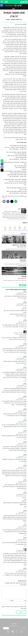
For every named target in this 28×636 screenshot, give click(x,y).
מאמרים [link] (17, 19)
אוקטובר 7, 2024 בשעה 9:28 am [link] (21, 434)
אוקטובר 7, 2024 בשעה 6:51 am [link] (21, 386)
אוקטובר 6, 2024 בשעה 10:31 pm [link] (21, 334)
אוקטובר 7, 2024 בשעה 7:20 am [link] (21, 412)
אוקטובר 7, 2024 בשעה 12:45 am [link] (21, 370)
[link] (1, 5)
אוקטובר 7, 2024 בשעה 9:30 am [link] (21, 457)
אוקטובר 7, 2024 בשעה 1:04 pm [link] (21, 513)
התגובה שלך (23, 585)
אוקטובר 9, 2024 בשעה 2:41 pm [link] (21, 571)
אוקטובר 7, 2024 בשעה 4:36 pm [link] (21, 541)
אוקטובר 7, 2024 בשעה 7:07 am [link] (21, 399)
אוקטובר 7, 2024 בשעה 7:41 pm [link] (21, 551)
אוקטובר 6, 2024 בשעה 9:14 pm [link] (21, 323)
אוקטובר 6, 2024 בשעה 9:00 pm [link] (21, 294)
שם (25, 600)
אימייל (11, 600)
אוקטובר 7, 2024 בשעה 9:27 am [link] (21, 423)
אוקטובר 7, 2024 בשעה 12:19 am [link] (21, 359)
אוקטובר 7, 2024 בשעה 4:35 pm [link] (21, 528)
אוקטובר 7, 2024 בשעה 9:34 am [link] (21, 483)
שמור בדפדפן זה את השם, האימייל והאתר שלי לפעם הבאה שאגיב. (14, 607)
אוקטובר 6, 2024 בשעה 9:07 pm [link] (21, 305)
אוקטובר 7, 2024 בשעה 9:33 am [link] (21, 468)
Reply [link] (25, 299)
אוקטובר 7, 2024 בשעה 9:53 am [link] (21, 495)
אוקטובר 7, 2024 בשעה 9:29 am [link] (21, 445)
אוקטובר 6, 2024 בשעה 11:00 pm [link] (20, 347)
